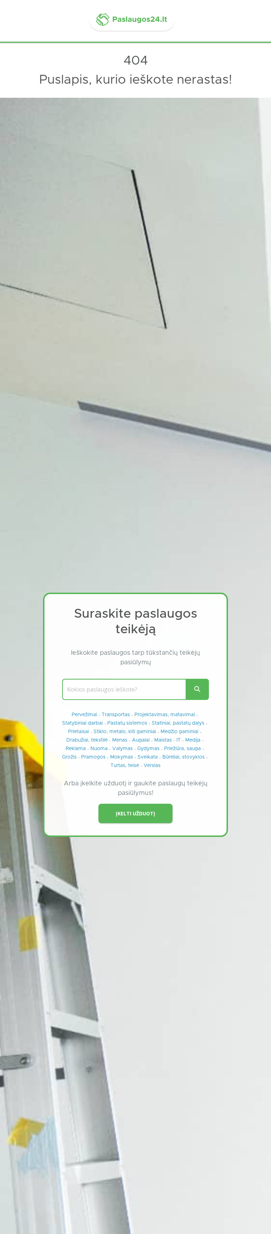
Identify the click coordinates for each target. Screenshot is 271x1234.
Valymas (122, 748)
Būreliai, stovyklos (183, 757)
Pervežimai (84, 714)
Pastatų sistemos (127, 723)
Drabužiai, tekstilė (87, 740)
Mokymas (121, 757)
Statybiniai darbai (82, 723)
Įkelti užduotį (135, 813)
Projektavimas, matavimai (164, 714)
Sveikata (148, 757)
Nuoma (99, 748)
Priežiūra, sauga (182, 748)
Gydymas (148, 748)
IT (178, 740)
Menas (119, 740)
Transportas (116, 714)
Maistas (163, 740)
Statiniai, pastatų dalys (178, 723)
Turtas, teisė (124, 765)
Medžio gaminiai (179, 731)
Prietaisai (78, 731)
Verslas (152, 765)
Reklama (76, 748)
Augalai (141, 740)
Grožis (69, 757)
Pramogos (93, 757)
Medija (192, 740)
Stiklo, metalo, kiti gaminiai (125, 731)
